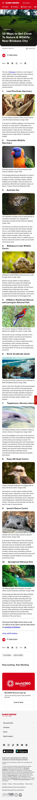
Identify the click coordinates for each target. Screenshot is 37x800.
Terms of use (28, 784)
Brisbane (12, 72)
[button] (35, 400)
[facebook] (4, 745)
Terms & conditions (18, 784)
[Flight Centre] (12, 3)
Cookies (4, 784)
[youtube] (22, 745)
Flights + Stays (27, 7)
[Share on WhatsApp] (16, 63)
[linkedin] (17, 745)
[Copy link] (21, 63)
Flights (6, 7)
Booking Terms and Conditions (21, 779)
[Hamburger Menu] (3, 3)
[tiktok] (13, 745)
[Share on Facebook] (8, 63)
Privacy (10, 784)
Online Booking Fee (12, 775)
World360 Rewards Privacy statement (13, 790)
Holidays (15, 7)
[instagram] (8, 745)
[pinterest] (26, 745)
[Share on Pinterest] (12, 63)
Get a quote (26, 3)
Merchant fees (13, 778)
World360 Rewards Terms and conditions (14, 787)
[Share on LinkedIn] (25, 63)
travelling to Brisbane (12, 627)
